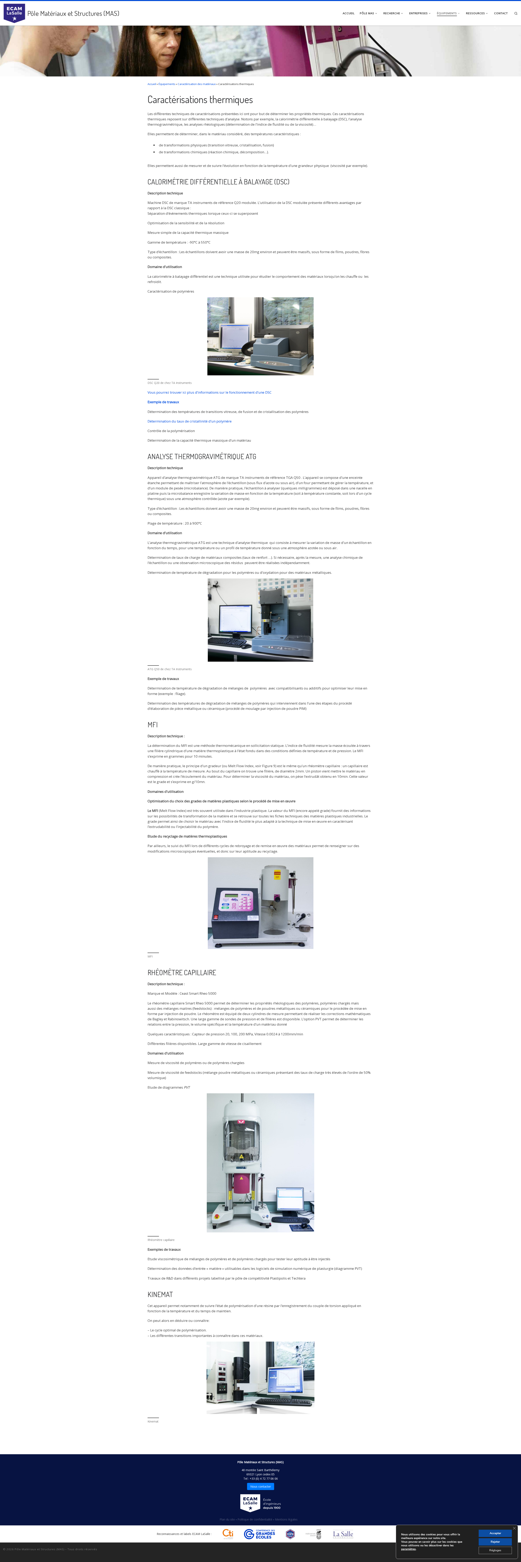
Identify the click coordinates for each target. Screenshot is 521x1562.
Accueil (152, 84)
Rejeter (495, 1542)
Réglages (495, 1550)
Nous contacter (260, 1486)
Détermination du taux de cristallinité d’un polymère (190, 421)
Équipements (167, 84)
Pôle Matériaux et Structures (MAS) (39, 1549)
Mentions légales (286, 1519)
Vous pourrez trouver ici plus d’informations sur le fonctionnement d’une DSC (209, 392)
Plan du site (228, 1519)
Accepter (495, 1533)
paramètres (408, 1549)
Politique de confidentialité (255, 1519)
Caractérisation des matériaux (197, 84)
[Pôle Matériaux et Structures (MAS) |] (14, 12)
